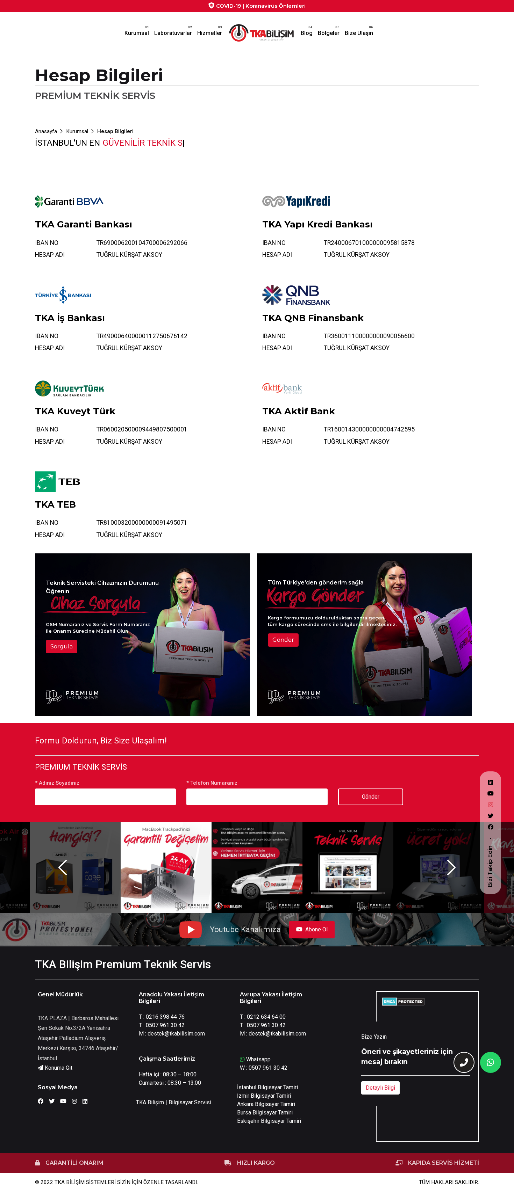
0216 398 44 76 (165, 1016)
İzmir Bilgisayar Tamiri (264, 1095)
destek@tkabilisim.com (176, 1033)
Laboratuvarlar (173, 33)
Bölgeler (329, 33)
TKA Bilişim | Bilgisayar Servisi (173, 1102)
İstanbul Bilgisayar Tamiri (267, 1087)
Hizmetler (209, 33)
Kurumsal (136, 33)
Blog (307, 33)
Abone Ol (316, 929)
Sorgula (61, 646)
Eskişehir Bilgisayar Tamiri (269, 1121)
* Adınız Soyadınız (57, 783)
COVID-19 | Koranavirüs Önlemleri (260, 5)
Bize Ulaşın (359, 33)
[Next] (451, 867)
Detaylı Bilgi (380, 1087)
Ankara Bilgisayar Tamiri (266, 1104)
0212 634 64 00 (266, 1016)
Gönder (283, 640)
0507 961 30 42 (165, 1025)
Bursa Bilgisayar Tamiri (265, 1112)
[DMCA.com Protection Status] (403, 1001)
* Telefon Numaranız (211, 783)
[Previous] (62, 867)
